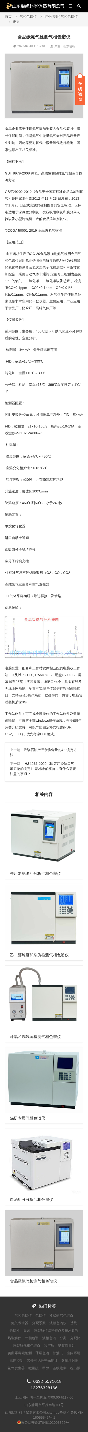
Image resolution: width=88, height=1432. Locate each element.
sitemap (53, 1412)
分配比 (75, 1338)
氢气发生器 (16, 1368)
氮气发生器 (19, 1323)
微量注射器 (69, 1360)
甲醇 (45, 1368)
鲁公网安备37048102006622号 (45, 1422)
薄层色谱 (42, 1353)
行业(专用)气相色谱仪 (61, 16)
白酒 (26, 1330)
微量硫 (33, 1368)
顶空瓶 (49, 1345)
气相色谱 (32, 1338)
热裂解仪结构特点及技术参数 (56, 1330)
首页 (8, 16)
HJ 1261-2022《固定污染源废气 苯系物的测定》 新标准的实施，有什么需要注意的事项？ (43, 769)
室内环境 (73, 1353)
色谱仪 (40, 1315)
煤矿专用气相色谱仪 (27, 1118)
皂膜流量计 (66, 1345)
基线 (73, 1323)
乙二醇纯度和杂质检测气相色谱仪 (39, 955)
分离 (63, 1338)
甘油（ (58, 1353)
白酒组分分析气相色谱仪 (31, 1199)
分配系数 (39, 1323)
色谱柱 (15, 1330)
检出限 (75, 1368)
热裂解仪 (14, 1338)
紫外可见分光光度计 (42, 1360)
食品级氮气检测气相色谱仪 (33, 1281)
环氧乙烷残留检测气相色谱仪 (35, 1037)
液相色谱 (49, 1338)
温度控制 (16, 1360)
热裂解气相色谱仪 (26, 1345)
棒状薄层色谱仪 (61, 1315)
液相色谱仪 (57, 1323)
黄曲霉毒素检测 (20, 1353)
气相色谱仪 (28, 16)
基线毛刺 (59, 1368)
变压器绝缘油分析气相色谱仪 (35, 873)
